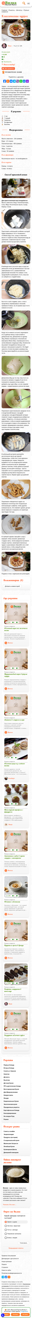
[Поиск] (24, 3)
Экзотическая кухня (10, 1104)
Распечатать (8, 62)
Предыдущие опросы (16, 1248)
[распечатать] (27, 81)
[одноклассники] (7, 81)
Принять (6, 1314)
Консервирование (10, 1113)
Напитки (6, 1074)
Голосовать (23, 1243)
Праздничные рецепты (11, 1107)
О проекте (5, 1267)
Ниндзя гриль (8, 1095)
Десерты (7, 1077)
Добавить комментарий (12, 586)
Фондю (6, 1098)
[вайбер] (17, 81)
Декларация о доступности (10, 1258)
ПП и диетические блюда (12, 1086)
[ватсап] (20, 81)
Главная (4, 10)
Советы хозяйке (9, 1131)
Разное (6, 1119)
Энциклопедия (9, 1134)
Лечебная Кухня (9, 1146)
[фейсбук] (4, 81)
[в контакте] (11, 81)
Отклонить (15, 1314)
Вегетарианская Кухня (11, 1089)
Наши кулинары (7, 1261)
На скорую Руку (9, 1116)
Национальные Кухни (11, 1101)
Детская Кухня (8, 1083)
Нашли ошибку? (9, 64)
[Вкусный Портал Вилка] (9, 3)
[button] (3, 1315)
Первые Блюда (9, 1065)
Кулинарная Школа (10, 1149)
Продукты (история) (10, 1137)
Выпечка (7, 1080)
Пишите (4, 1264)
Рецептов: (18, 46)
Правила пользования (9, 1255)
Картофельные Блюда (11, 1110)
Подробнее (24, 1311)
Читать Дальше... (9, 1204)
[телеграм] (14, 81)
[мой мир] (24, 81)
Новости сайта (6, 1270)
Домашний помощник (11, 1152)
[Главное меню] (28, 3)
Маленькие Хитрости (11, 1143)
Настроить (25, 1314)
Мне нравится (9, 68)
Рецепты (12, 10)
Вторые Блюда (9, 1068)
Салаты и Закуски (10, 1071)
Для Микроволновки (11, 1092)
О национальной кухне (11, 1140)
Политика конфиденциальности (12, 1273)
